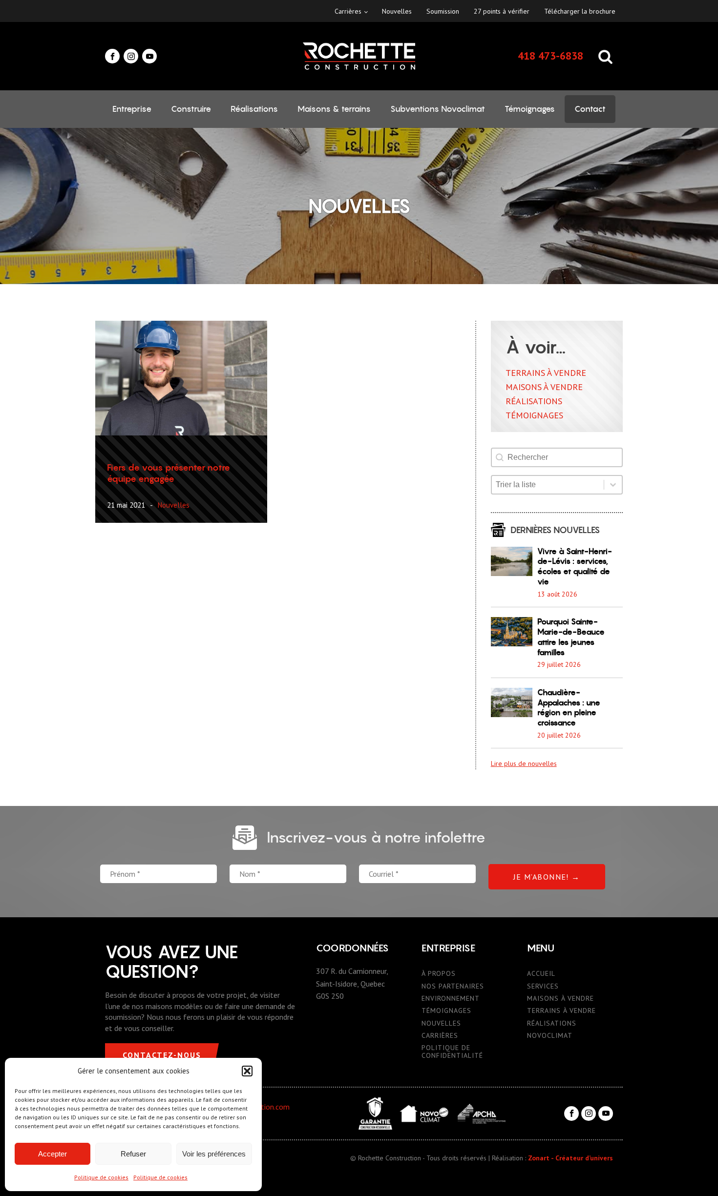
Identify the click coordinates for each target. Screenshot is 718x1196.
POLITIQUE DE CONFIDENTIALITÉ (452, 1051)
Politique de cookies (101, 1177)
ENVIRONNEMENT (451, 998)
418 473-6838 (550, 55)
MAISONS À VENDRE (560, 998)
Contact (590, 108)
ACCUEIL (541, 973)
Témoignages (530, 108)
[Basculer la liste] (613, 485)
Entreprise (131, 108)
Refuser (133, 1154)
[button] (247, 1071)
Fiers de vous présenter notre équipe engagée (168, 473)
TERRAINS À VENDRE (561, 1010)
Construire (191, 108)
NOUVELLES (441, 1023)
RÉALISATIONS (551, 1023)
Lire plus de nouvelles (524, 763)
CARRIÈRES (440, 1035)
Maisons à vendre (544, 386)
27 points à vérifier (501, 11)
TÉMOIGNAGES (446, 1010)
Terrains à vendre (546, 372)
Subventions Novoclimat (437, 108)
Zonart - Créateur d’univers (570, 1158)
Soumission (442, 11)
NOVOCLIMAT (549, 1035)
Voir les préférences (214, 1154)
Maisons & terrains (334, 108)
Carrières (348, 11)
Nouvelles (397, 11)
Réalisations (254, 108)
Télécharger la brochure (579, 11)
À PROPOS (439, 973)
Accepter (52, 1154)
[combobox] (548, 485)
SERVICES (543, 986)
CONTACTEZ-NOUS (162, 1055)
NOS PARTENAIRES (453, 986)
